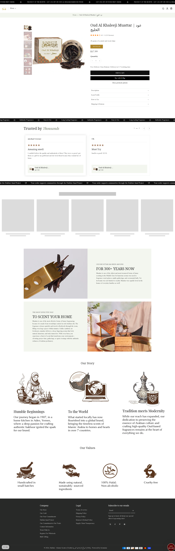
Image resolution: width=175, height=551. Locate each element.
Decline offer (87, 300)
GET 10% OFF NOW (87, 296)
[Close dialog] (112, 252)
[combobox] (69, 291)
